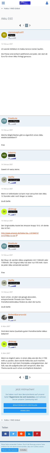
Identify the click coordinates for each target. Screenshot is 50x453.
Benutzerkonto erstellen (25, 405)
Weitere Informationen (9, 450)
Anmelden (25, 410)
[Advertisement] (25, 86)
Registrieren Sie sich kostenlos (22, 397)
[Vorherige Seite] (20, 25)
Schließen (23, 450)
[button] (3, 3)
